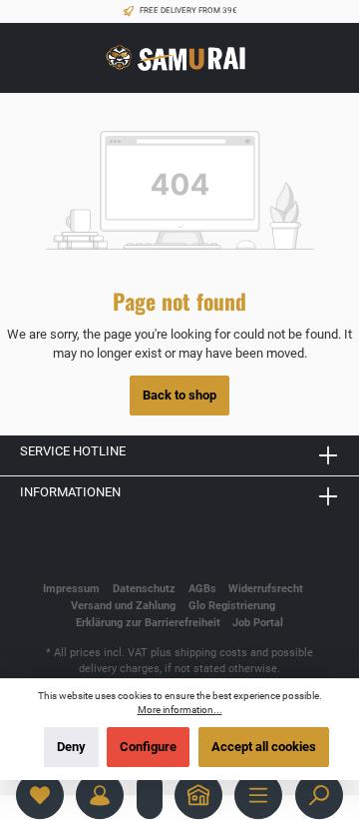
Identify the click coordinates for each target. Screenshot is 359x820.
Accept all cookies (263, 746)
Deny (71, 746)
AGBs (202, 588)
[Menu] (258, 795)
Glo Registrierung (231, 605)
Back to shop (179, 395)
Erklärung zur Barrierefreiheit (148, 622)
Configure (148, 746)
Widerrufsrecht (265, 588)
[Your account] (100, 795)
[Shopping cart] (150, 795)
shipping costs (211, 652)
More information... (180, 709)
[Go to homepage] (179, 58)
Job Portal (257, 622)
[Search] (319, 795)
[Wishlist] (40, 795)
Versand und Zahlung (123, 605)
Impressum (71, 588)
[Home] (198, 795)
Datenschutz (144, 588)
